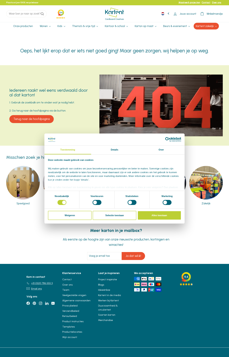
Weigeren (70, 215)
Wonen (44, 26)
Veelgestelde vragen (74, 295)
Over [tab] (161, 149)
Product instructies (72, 321)
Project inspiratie (107, 279)
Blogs (101, 284)
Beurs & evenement (175, 26)
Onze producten (23, 26)
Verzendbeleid (70, 310)
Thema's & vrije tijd (84, 26)
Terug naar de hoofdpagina (31, 119)
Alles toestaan (159, 215)
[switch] (97, 202)
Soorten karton (106, 314)
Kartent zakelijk (205, 26)
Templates (68, 326)
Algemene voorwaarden (76, 300)
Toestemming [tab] (67, 149)
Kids (60, 26)
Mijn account (69, 337)
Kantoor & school (115, 26)
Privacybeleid (70, 305)
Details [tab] (114, 149)
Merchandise (105, 320)
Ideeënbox (104, 289)
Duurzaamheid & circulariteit (108, 307)
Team (65, 289)
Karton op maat (144, 26)
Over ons (216, 2)
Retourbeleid (69, 316)
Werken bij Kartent (108, 300)
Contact (206, 2)
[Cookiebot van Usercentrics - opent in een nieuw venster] (167, 139)
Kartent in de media (109, 295)
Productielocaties (72, 331)
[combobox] (26, 13)
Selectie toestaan (114, 215)
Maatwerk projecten (189, 2)
